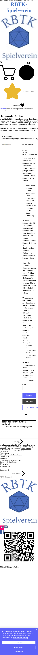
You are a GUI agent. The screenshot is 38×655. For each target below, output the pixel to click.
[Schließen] (35, 630)
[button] (19, 72)
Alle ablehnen (18, 647)
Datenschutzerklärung (20, 638)
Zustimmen (19, 643)
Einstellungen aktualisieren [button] (22, 449)
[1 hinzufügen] (33, 388)
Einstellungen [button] (19, 651)
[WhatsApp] (23, 415)
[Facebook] (26, 415)
